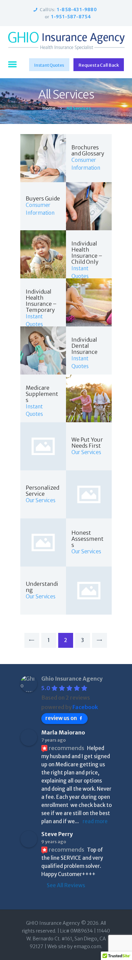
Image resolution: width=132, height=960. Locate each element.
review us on (61, 717)
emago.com (87, 946)
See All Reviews (66, 885)
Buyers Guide (43, 198)
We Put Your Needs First (87, 442)
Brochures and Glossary (87, 150)
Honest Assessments (87, 539)
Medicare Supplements (42, 394)
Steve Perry (57, 834)
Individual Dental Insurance (84, 346)
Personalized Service (42, 491)
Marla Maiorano (63, 732)
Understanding (42, 587)
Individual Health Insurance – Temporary (41, 301)
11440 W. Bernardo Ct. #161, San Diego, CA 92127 (68, 939)
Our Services (86, 452)
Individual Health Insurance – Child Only (86, 252)
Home (49, 108)
